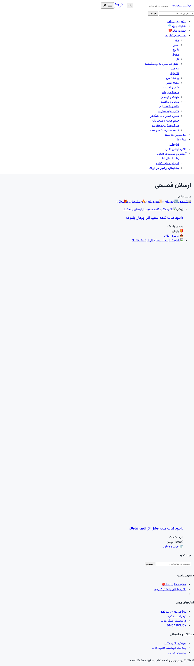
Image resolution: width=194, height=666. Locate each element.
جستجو (153, 13)
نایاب (176, 59)
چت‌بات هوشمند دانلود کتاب (169, 648)
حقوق (175, 54)
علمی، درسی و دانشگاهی (164, 116)
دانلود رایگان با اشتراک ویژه (170, 589)
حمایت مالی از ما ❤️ (174, 584)
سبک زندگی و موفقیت (165, 125)
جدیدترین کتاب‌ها (175, 135)
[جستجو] (130, 5)
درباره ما (181, 139)
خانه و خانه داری (169, 106)
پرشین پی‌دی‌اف (181, 5)
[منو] (107, 5)
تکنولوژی (174, 73)
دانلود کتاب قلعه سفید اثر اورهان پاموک (154, 218)
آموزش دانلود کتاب (167, 163)
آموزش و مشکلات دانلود (171, 154)
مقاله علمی (172, 83)
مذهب (175, 68)
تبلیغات (174, 144)
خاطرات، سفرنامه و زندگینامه (162, 64)
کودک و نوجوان (170, 97)
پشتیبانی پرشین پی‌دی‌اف (164, 168)
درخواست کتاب (177, 616)
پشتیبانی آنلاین (177, 652)
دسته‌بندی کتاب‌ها (175, 35)
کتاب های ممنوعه (168, 111)
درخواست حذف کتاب (173, 621)
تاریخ (176, 50)
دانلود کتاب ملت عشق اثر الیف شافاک (156, 528)
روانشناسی (172, 78)
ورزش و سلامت (169, 102)
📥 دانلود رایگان (173, 236)
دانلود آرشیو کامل (175, 149)
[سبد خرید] (116, 6)
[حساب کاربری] (121, 6)
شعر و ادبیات (171, 87)
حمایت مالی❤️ (177, 31)
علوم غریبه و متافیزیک (165, 121)
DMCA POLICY (176, 625)
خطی (176, 45)
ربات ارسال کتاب (169, 158)
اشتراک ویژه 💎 (177, 26)
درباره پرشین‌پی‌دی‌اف (173, 611)
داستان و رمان (170, 92)
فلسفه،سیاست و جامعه (164, 130)
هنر (177, 40)
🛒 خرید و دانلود (173, 546)
